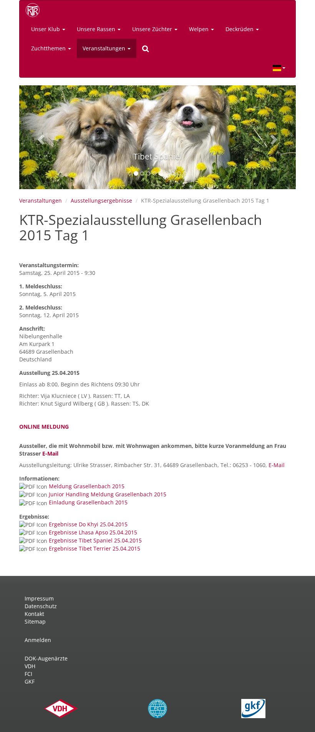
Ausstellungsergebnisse (101, 200)
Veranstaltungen (105, 48)
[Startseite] (35, 10)
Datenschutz (41, 606)
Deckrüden (240, 29)
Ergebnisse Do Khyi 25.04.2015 (88, 524)
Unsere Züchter (153, 29)
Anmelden (38, 640)
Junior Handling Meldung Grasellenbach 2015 (107, 494)
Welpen (199, 29)
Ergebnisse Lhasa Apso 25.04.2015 (93, 532)
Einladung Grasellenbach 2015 (88, 502)
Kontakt (34, 613)
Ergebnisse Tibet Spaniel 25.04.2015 (95, 540)
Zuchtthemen (49, 48)
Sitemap (35, 621)
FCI (28, 673)
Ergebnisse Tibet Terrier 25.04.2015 (94, 548)
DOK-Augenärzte (46, 658)
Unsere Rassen (97, 29)
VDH (30, 666)
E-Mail (50, 453)
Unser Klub (46, 29)
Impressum (39, 598)
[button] (40, 137)
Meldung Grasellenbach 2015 (86, 486)
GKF (30, 681)
